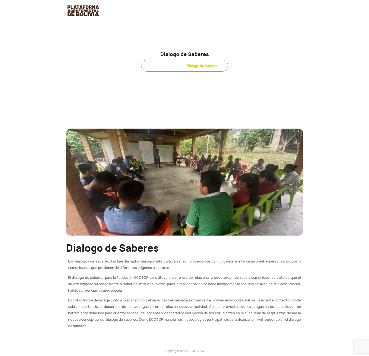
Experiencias (131, 10)
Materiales (240, 10)
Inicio (153, 65)
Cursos (217, 10)
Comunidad (192, 10)
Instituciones (269, 10)
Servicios (172, 65)
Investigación (163, 10)
